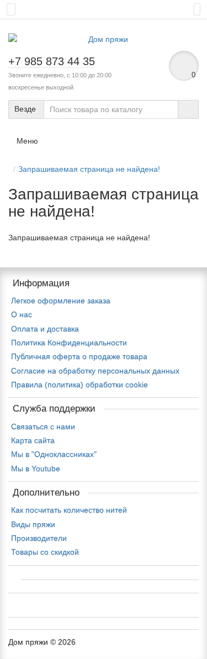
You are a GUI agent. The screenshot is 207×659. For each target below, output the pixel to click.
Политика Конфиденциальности (69, 342)
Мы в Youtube (35, 468)
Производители (39, 538)
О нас (21, 314)
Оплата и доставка (45, 328)
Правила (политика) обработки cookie (79, 384)
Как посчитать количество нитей (69, 509)
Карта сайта (33, 440)
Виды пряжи (33, 524)
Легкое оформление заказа (60, 300)
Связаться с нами (43, 426)
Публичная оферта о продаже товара (79, 356)
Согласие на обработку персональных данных (95, 370)
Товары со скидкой (45, 551)
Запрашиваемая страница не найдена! (89, 169)
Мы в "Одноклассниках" (54, 454)
